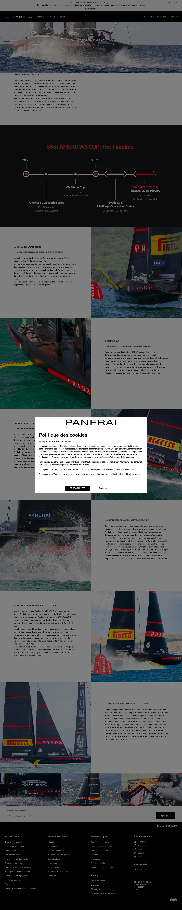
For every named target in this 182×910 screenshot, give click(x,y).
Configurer (103, 488)
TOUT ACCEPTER (77, 488)
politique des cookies (53, 464)
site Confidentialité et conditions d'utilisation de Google (113, 451)
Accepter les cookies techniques (55, 441)
